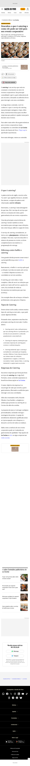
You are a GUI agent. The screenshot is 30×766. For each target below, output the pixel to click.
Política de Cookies (15, 754)
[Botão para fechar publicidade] (29, 759)
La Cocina (22, 380)
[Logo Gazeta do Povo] (10, 9)
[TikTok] (27, 694)
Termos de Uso (15, 751)
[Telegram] (13, 698)
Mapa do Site (15, 757)
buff (20, 260)
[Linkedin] (19, 694)
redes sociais (5, 438)
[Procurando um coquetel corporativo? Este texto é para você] (24, 587)
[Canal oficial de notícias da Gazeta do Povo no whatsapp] (3, 694)
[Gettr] (17, 698)
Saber (20, 12)
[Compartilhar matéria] (2, 74)
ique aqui (23, 130)
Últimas (9, 12)
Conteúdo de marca (5, 23)
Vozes (15, 12)
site (11, 435)
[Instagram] (15, 694)
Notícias (3, 12)
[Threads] (9, 698)
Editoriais (27, 12)
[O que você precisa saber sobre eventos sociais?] (24, 577)
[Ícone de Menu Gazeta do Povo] (2, 9)
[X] (11, 694)
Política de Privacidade (15, 748)
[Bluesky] (21, 698)
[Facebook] (7, 694)
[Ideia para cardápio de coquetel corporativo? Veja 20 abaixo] (24, 597)
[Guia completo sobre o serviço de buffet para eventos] (24, 607)
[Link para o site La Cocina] (24, 67)
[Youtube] (23, 694)
